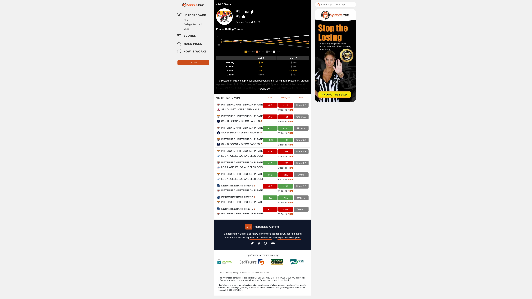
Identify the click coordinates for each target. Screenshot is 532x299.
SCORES (190, 35)
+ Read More (262, 89)
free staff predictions (261, 237)
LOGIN (193, 62)
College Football (193, 24)
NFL (186, 19)
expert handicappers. (289, 237)
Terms (221, 272)
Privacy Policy (232, 272)
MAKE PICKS (193, 43)
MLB (186, 29)
